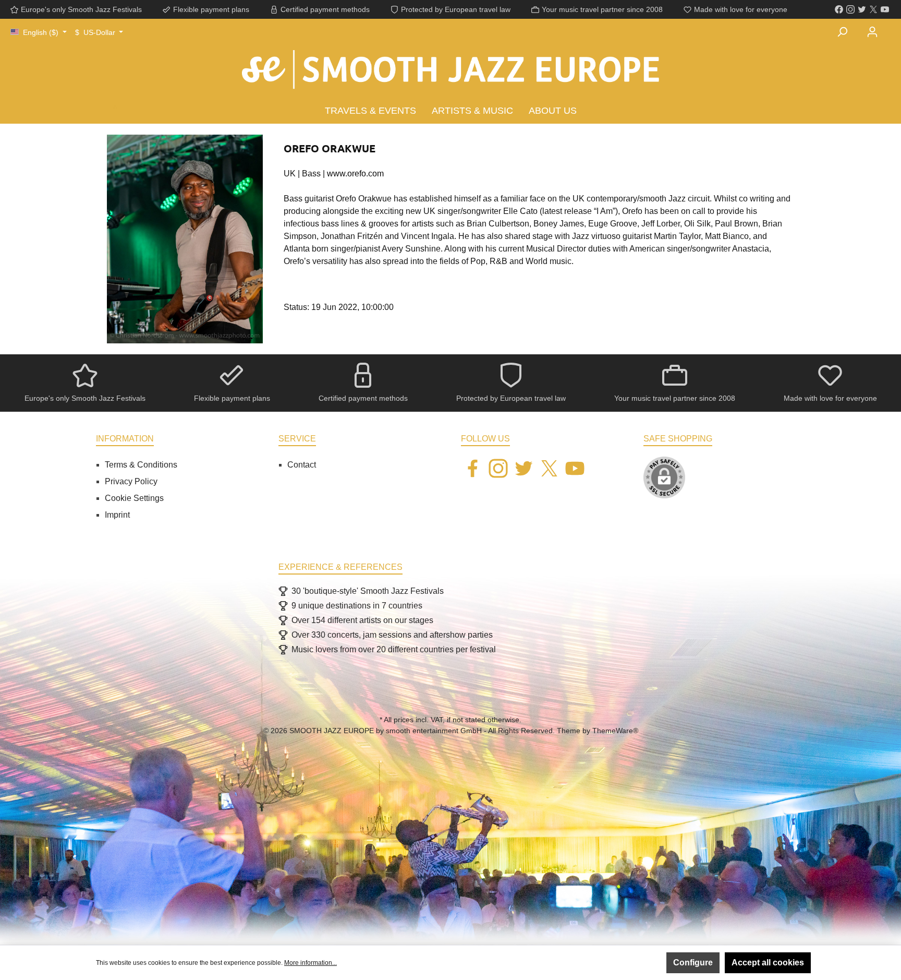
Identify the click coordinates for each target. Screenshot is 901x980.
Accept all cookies (768, 962)
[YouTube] (885, 9)
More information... (310, 962)
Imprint (117, 514)
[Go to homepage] (450, 74)
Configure (693, 962)
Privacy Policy (131, 481)
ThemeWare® (615, 730)
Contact (301, 464)
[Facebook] (839, 9)
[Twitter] (862, 9)
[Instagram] (850, 9)
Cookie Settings (134, 498)
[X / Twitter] (873, 9)
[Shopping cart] (893, 25)
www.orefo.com (355, 173)
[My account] (872, 32)
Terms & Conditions (141, 464)
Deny (644, 962)
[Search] (842, 32)
